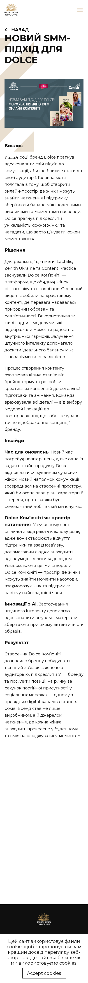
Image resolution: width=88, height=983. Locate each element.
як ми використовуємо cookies (46, 960)
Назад (20, 29)
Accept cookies (44, 973)
